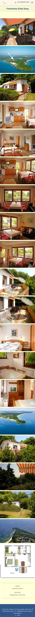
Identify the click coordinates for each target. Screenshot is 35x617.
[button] (3, 614)
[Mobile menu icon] (32, 2)
